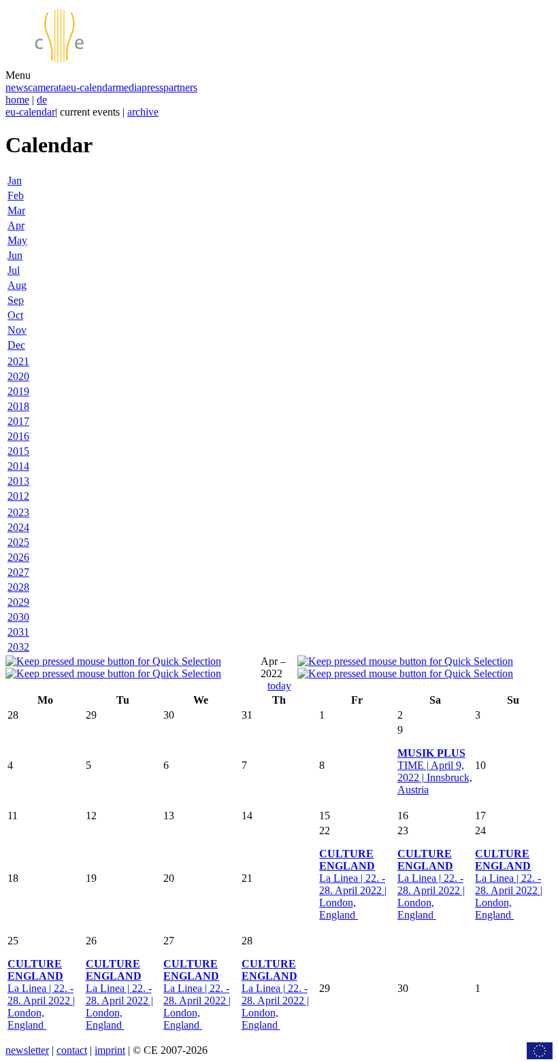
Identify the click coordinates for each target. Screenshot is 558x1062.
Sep (15, 300)
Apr (15, 225)
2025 (18, 542)
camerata (47, 87)
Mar (16, 210)
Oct (15, 315)
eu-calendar (91, 87)
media (129, 87)
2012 (18, 496)
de (42, 99)
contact (71, 1050)
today (279, 685)
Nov (17, 330)
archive (143, 112)
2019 (18, 391)
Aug (17, 285)
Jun (14, 255)
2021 (18, 361)
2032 (18, 647)
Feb (15, 195)
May (17, 240)
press (152, 87)
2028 (18, 587)
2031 (18, 632)
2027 (18, 572)
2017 (18, 421)
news (16, 87)
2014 (18, 466)
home (17, 99)
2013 (18, 481)
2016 (18, 436)
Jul (13, 270)
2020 (18, 376)
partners (180, 87)
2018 (18, 406)
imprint (110, 1050)
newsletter (27, 1050)
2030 (18, 617)
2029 (18, 602)
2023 (18, 512)
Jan (14, 180)
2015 (18, 451)
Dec (16, 345)
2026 (18, 557)
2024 (18, 527)
